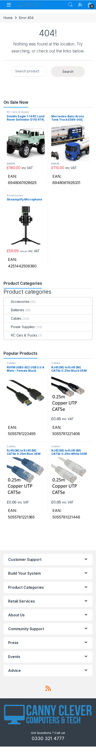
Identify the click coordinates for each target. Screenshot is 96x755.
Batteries (17, 310)
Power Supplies (23, 327)
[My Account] (80, 4)
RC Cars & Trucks (18, 112)
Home (7, 18)
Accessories (15, 195)
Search (70, 4)
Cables (16, 318)
